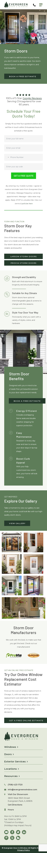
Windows (10, 747)
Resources (11, 776)
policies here (27, 203)
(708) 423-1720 (15, 785)
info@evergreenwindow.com (22, 789)
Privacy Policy (23, 850)
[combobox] (6, 157)
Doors (8, 754)
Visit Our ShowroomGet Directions (20, 799)
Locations (10, 768)
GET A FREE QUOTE (23, 175)
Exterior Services (15, 761)
